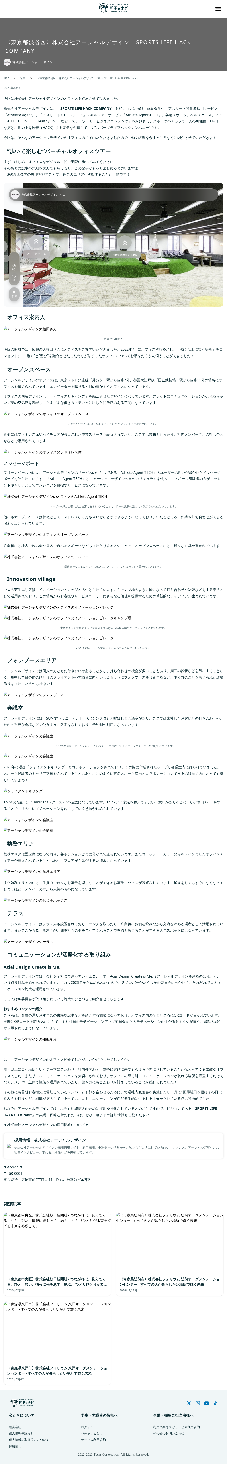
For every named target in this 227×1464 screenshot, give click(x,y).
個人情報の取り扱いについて (29, 1440)
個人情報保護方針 (21, 1433)
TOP (6, 78)
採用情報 (15, 1446)
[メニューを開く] (218, 8)
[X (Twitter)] (189, 1403)
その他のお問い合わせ (168, 1433)
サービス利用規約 (93, 1440)
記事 (22, 78)
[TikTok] (215, 1403)
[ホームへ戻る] (113, 9)
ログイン (87, 1427)
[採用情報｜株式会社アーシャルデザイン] (113, 1146)
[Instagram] (197, 1403)
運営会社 (15, 1427)
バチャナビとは (92, 1433)
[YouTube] (206, 1403)
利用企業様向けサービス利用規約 (176, 1427)
